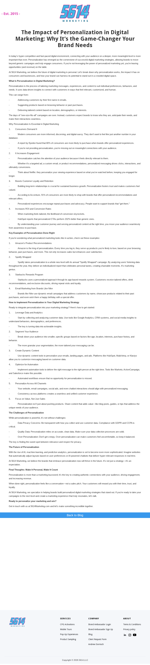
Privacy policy (129, 629)
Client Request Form (97, 639)
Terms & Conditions (132, 624)
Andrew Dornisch (96, 644)
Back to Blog (75, 515)
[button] (144, 13)
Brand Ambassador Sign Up (100, 629)
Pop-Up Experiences (69, 634)
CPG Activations (67, 624)
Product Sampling (68, 639)
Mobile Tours (66, 629)
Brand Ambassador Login (99, 624)
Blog (90, 634)
